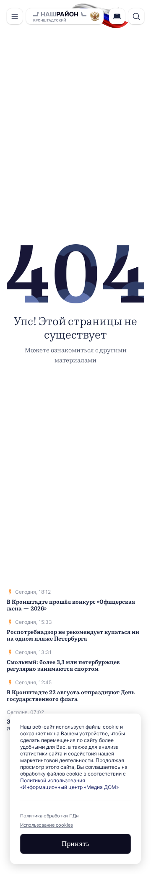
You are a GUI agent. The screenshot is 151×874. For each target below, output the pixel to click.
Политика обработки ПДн (49, 816)
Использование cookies (46, 825)
